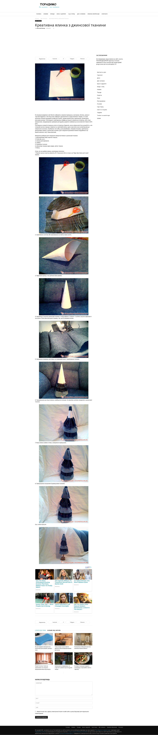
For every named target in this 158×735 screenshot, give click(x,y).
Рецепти (99, 95)
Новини (46, 14)
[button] (121, 14)
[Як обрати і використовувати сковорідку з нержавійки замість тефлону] (83, 658)
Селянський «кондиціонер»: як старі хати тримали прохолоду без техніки (63, 667)
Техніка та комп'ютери (103, 115)
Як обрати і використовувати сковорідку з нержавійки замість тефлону (82, 667)
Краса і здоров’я (61, 14)
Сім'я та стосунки (102, 109)
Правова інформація (93, 14)
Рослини (99, 104)
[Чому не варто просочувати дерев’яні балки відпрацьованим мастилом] (64, 639)
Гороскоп (99, 75)
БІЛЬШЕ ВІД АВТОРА (54, 630)
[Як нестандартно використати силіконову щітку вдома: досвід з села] (44, 639)
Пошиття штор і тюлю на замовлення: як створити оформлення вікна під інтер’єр (42, 667)
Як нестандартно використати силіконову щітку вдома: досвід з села (43, 648)
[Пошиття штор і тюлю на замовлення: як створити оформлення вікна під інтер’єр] (44, 658)
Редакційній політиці (40, 731)
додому (37, 18)
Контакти (104, 14)
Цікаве (99, 118)
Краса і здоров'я (101, 84)
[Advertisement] (93, 6)
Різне (98, 98)
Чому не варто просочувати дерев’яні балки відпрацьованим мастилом (63, 648)
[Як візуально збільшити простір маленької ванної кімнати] (83, 639)
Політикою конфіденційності (66, 733)
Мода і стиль (100, 86)
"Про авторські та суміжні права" (103, 730)
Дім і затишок (81, 14)
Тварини (99, 112)
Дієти (98, 78)
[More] (88, 58)
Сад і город (71, 14)
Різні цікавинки (101, 101)
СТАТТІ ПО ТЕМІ (40, 630)
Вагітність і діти (101, 72)
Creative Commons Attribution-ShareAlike (77, 731)
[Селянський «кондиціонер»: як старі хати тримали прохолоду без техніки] (64, 658)
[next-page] (65, 673)
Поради (52, 14)
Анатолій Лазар (41, 28)
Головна (38, 14)
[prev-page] (62, 673)
